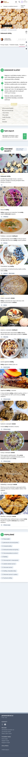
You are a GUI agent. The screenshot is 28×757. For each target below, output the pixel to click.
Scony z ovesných (8, 452)
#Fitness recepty (7, 399)
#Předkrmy (6, 216)
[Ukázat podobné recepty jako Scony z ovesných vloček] (2, 461)
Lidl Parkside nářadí (6, 731)
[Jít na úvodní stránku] (1, 6)
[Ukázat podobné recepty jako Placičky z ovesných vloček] (2, 525)
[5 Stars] (25, 39)
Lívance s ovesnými (9, 330)
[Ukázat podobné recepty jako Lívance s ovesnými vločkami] (2, 337)
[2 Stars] (20, 39)
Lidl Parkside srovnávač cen (8, 729)
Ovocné (5, 209)
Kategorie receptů (6, 742)
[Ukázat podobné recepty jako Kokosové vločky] (2, 185)
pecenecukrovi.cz (7, 715)
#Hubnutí (5, 273)
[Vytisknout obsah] (26, 48)
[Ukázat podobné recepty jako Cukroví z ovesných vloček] (2, 429)
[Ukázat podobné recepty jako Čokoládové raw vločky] (2, 273)
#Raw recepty (11, 273)
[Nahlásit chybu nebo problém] (26, 42)
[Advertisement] (14, 56)
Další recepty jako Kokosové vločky (19, 149)
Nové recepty (5, 738)
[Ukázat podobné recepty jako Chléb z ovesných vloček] (2, 305)
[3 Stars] (22, 39)
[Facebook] (5, 724)
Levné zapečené (7, 362)
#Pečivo (5, 305)
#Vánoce (5, 493)
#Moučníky (6, 337)
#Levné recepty (7, 367)
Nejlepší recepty (5, 740)
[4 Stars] (24, 39)
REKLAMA (4, 727)
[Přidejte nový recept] (22, 2)
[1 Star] (19, 39)
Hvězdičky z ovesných (9, 484)
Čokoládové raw (7, 266)
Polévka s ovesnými (9, 236)
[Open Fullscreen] (26, 25)
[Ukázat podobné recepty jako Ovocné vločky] (2, 217)
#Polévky (5, 243)
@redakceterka (7, 40)
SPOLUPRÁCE (5, 745)
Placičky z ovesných (8, 516)
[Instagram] (2, 724)
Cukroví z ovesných (8, 424)
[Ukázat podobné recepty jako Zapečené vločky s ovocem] (2, 399)
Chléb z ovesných (8, 298)
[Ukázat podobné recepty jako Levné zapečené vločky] (2, 367)
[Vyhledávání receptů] (19, 2)
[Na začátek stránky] (25, 749)
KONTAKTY (4, 721)
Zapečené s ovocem (8, 390)
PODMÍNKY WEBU (6, 736)
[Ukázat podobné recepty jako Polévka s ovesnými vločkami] (2, 243)
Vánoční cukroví (7, 26)
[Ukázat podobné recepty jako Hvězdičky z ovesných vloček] (2, 493)
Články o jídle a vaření (7, 733)
